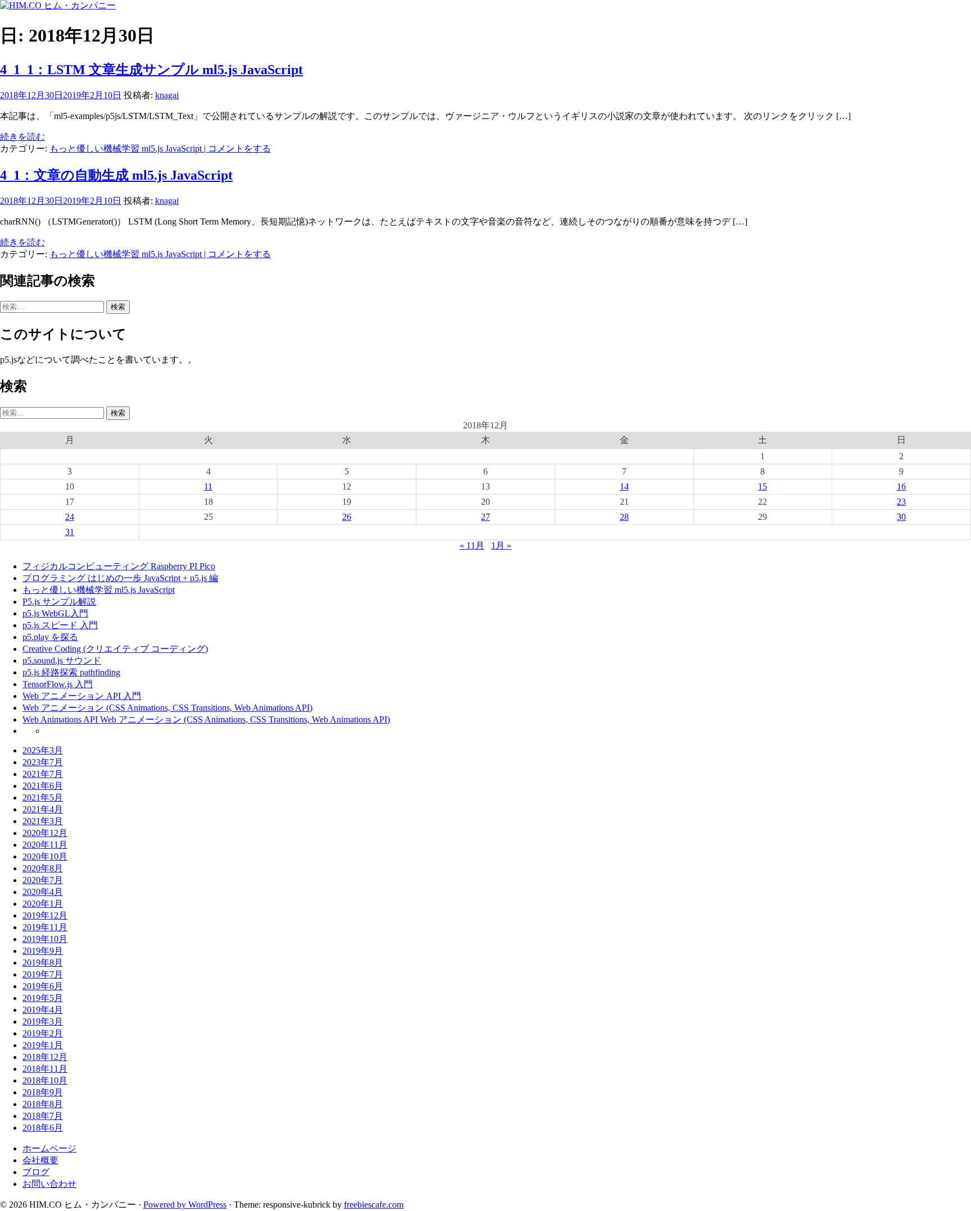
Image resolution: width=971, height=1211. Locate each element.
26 (346, 517)
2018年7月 (42, 1116)
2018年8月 (42, 1104)
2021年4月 (42, 809)
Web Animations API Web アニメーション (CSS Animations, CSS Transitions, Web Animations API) (206, 719)
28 (624, 517)
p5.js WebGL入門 (55, 613)
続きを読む (22, 136)
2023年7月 (42, 762)
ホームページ (49, 1148)
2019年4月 (42, 1010)
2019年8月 (42, 962)
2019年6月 (42, 986)
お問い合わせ (49, 1184)
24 (69, 517)
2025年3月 (42, 750)
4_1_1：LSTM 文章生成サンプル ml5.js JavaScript (151, 69)
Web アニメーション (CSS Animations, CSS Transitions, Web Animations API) (167, 707)
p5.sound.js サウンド (61, 660)
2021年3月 (42, 821)
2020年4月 (42, 892)
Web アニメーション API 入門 (81, 696)
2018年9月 (42, 1092)
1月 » (501, 545)
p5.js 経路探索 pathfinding (71, 672)
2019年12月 (44, 915)
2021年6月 (42, 785)
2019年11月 (44, 927)
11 (208, 486)
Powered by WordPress (184, 1204)
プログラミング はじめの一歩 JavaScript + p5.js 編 (120, 578)
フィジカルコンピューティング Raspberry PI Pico (118, 566)
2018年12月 (44, 1057)
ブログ (35, 1172)
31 (69, 532)
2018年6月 (42, 1127)
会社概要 (40, 1160)
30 (901, 517)
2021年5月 (42, 797)
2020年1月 (42, 903)
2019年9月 (42, 951)
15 (762, 486)
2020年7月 (42, 880)
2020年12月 (44, 833)
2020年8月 (42, 868)
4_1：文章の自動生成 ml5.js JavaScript (116, 175)
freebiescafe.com (373, 1204)
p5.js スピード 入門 (60, 625)
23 (901, 501)
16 (901, 486)
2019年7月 (42, 974)
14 (624, 486)
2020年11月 (44, 844)
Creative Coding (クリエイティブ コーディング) (115, 649)
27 (485, 517)
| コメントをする (236, 148)
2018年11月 (44, 1068)
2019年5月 (42, 998)
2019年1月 (42, 1045)
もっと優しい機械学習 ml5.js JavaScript (125, 148)
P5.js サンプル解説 (59, 601)
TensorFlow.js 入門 (57, 684)
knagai (167, 95)
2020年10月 (44, 856)
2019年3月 (42, 1021)
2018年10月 (44, 1080)
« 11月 (472, 545)
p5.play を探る (50, 637)
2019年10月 (44, 939)
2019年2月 (42, 1033)
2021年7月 (42, 774)
